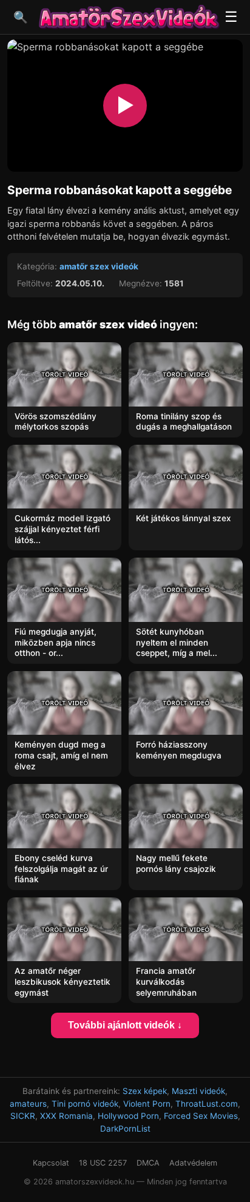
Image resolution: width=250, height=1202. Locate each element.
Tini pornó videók (85, 1104)
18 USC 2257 (103, 1162)
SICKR (22, 1116)
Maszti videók (198, 1091)
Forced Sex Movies (201, 1116)
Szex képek (145, 1091)
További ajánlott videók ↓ (125, 1025)
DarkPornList (125, 1128)
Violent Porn (147, 1104)
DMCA (148, 1162)
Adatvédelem (193, 1162)
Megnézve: (140, 283)
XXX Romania (66, 1116)
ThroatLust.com (206, 1104)
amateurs (28, 1104)
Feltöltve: (35, 283)
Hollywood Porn (128, 1116)
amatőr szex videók (98, 266)
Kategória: (37, 266)
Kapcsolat (51, 1162)
